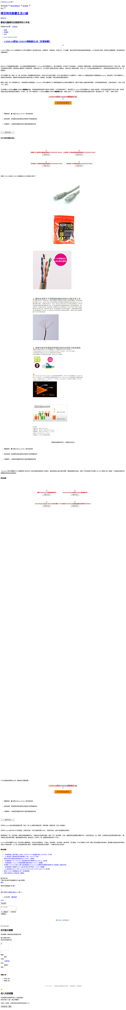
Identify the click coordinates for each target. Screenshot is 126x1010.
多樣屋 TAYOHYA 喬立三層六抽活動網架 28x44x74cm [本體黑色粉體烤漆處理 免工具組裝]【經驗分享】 (35, 865)
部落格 (6, 32)
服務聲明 (79, 986)
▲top (2, 900)
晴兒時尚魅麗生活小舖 (14, 13)
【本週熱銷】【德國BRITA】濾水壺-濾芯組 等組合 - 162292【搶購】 (24, 867)
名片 (5, 34)
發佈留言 (3, 914)
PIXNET (50, 986)
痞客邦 (10, 892)
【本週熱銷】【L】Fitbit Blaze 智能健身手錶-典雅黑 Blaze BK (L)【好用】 (26, 860)
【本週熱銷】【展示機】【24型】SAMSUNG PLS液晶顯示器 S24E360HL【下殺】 (28, 854)
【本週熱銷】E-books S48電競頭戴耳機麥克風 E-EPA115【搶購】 (23, 863)
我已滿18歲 (4, 1006)
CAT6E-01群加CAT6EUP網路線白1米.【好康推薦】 (27, 41)
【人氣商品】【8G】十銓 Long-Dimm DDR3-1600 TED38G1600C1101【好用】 (27, 869)
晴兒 (2, 882)
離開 (10, 1006)
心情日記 (14, 26)
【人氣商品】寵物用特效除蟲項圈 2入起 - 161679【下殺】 (21, 856)
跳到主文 (3, 18)
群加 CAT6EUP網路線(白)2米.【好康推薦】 (17, 871)
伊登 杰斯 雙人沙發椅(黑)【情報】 (14, 873)
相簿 (5, 30)
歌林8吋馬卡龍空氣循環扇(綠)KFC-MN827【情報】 (19, 858)
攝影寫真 (14, 897)
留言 (14, 892)
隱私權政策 (72, 986)
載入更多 (3, 903)
